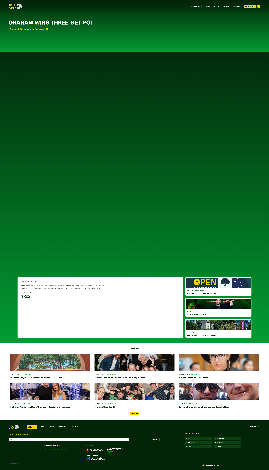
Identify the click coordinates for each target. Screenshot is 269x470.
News (52, 427)
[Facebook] (22, 297)
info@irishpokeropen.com (52, 445)
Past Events (30, 426)
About (43, 427)
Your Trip (62, 427)
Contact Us (254, 427)
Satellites (74, 427)
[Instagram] (27, 297)
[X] (25, 297)
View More (134, 413)
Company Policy (14, 463)
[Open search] (258, 6)
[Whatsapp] (29, 297)
